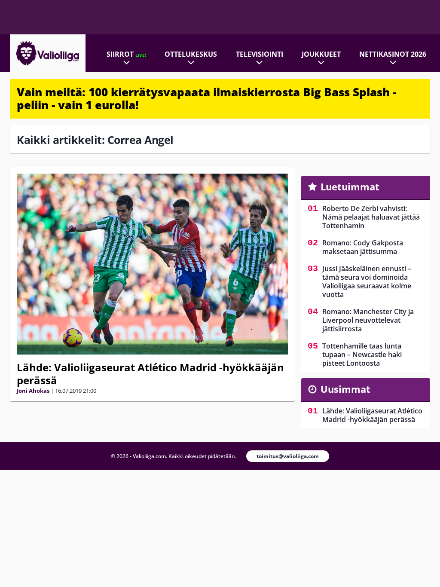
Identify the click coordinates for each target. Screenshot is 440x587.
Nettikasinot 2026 (392, 54)
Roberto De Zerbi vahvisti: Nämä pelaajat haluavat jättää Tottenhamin (371, 217)
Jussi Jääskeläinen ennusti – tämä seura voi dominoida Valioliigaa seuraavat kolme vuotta (366, 281)
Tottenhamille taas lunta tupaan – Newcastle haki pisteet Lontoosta (362, 354)
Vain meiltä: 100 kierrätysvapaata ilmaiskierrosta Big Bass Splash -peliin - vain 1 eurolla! (206, 98)
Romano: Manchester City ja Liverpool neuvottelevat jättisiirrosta (368, 320)
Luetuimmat (350, 186)
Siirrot (126, 54)
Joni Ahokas (33, 390)
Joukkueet (321, 54)
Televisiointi (259, 54)
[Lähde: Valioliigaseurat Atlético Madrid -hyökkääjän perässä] (152, 264)
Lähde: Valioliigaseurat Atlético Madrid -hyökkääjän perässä (150, 373)
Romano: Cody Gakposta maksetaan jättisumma (362, 247)
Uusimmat (345, 388)
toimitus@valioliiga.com (288, 456)
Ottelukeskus (191, 54)
